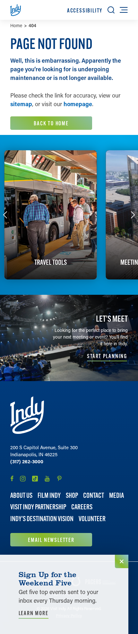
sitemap (21, 104)
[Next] (132, 214)
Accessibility (84, 10)
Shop (72, 495)
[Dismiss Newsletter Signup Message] (121, 561)
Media (116, 495)
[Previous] (5, 214)
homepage (78, 104)
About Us (21, 495)
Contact (93, 495)
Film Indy (49, 495)
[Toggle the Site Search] (111, 9)
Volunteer (92, 518)
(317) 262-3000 (26, 461)
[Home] (27, 415)
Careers (81, 507)
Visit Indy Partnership (38, 507)
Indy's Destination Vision (41, 518)
